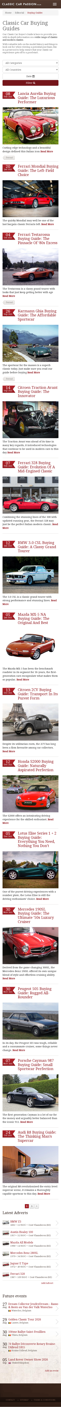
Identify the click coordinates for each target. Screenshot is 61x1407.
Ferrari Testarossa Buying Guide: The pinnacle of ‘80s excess (37, 238)
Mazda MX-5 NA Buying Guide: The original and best (33, 618)
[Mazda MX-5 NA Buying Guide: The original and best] (30, 646)
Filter (29, 83)
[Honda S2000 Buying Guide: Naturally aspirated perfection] (30, 793)
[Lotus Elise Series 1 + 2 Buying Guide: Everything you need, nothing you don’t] (30, 869)
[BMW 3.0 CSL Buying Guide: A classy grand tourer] (30, 574)
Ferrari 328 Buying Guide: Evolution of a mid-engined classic (36, 467)
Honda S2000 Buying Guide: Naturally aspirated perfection (36, 765)
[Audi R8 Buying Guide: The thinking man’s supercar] (30, 1164)
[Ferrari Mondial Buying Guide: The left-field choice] (30, 198)
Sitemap (24, 1400)
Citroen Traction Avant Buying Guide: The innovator (38, 391)
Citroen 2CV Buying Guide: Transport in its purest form (38, 694)
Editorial (19, 12)
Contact (10, 1400)
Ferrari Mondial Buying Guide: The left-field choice (38, 170)
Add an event (51, 1370)
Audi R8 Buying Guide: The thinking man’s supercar (37, 1136)
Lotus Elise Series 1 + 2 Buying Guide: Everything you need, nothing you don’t (37, 839)
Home (8, 12)
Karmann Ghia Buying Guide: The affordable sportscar (37, 315)
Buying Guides (34, 12)
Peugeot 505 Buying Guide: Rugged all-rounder (35, 993)
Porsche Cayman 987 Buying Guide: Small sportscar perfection (36, 1064)
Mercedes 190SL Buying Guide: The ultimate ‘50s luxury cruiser (36, 915)
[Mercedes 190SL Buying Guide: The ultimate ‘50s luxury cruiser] (30, 945)
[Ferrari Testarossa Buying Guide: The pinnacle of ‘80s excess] (30, 266)
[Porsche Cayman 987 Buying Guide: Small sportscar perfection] (30, 1092)
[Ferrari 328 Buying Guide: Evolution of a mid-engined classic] (30, 495)
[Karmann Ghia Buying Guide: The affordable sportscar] (30, 343)
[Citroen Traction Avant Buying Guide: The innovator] (30, 419)
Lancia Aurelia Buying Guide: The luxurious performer (37, 97)
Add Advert (47, 1283)
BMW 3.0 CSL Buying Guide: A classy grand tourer (37, 547)
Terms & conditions (44, 1400)
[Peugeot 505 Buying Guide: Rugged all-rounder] (30, 1021)
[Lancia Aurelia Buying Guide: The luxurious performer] (30, 125)
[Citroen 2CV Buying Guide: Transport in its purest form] (30, 722)
